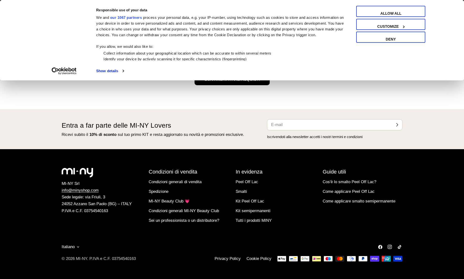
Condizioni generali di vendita (175, 182)
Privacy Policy (228, 258)
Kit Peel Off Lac (250, 201)
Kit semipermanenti (253, 211)
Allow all (390, 13)
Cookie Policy (258, 258)
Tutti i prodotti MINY (254, 220)
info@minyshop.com (80, 190)
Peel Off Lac (247, 182)
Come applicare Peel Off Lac (349, 191)
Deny (391, 39)
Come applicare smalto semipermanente (359, 201)
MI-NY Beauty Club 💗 (169, 201)
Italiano (68, 246)
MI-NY (81, 258)
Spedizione (158, 191)
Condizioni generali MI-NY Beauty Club (184, 211)
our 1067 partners (126, 17)
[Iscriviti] (397, 125)
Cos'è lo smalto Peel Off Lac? (349, 182)
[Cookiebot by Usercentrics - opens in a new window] (64, 71)
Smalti (241, 191)
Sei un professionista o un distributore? (184, 220)
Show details (107, 71)
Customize (388, 26)
